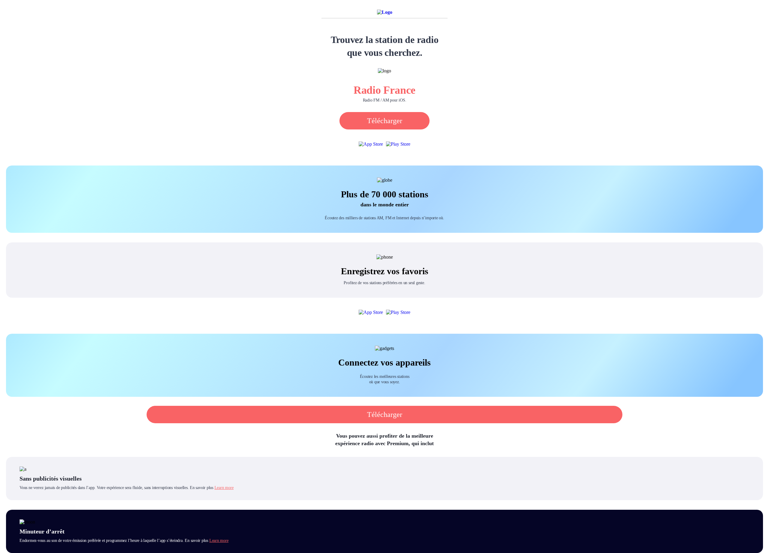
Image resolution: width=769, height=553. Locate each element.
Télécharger (384, 121)
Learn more (224, 487)
